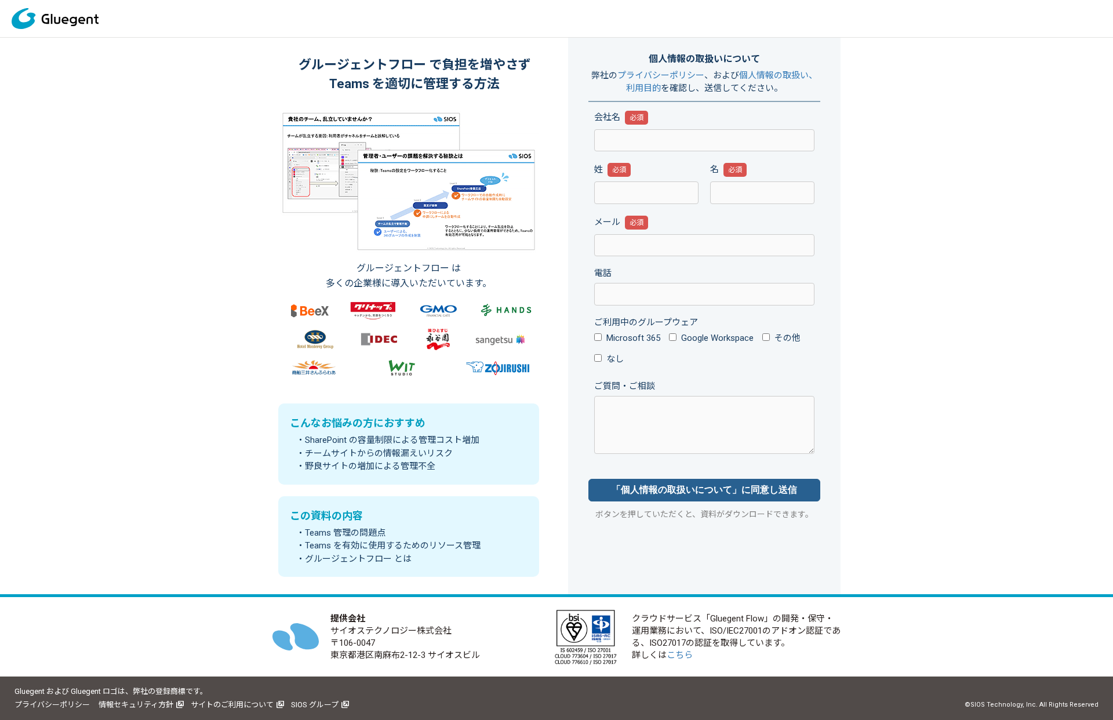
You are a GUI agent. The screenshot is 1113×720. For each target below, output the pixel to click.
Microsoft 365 (633, 338)
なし (615, 359)
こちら (680, 655)
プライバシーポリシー (660, 75)
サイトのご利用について (232, 704)
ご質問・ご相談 (624, 386)
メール (607, 222)
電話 (603, 273)
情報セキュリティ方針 (136, 704)
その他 (787, 338)
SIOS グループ (315, 704)
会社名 (607, 117)
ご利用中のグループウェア (646, 322)
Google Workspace (717, 338)
